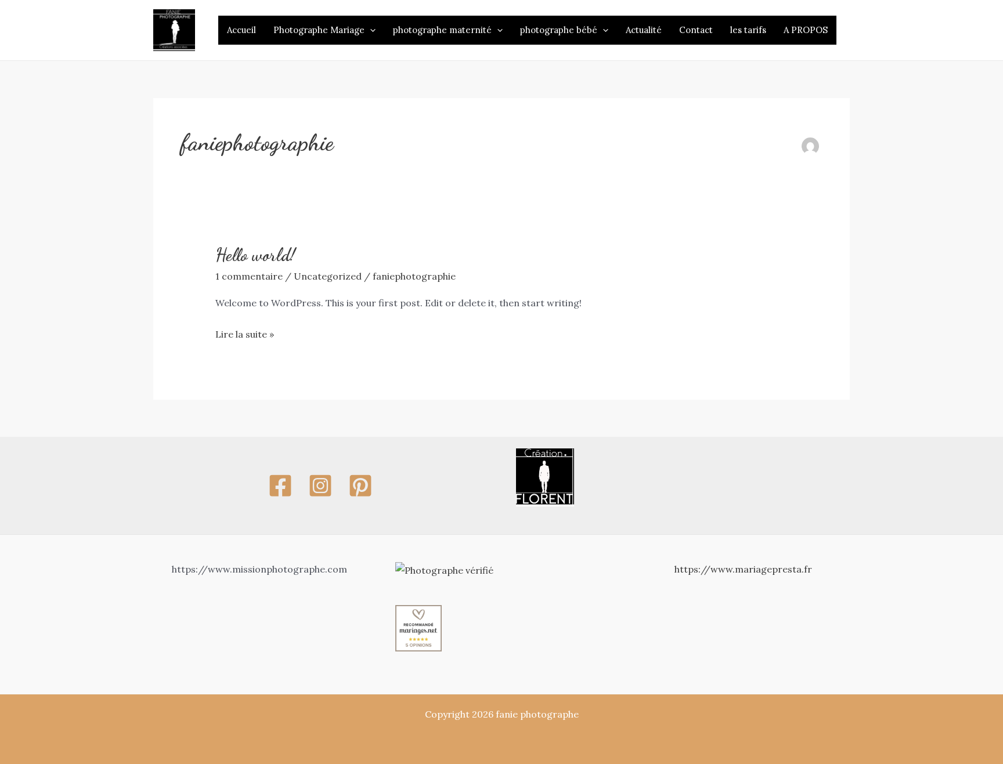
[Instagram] (320, 485)
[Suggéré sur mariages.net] (418, 627)
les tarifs (748, 29)
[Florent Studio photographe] (545, 476)
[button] (370, 30)
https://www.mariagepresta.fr (743, 569)
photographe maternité (442, 29)
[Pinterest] (360, 485)
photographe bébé (558, 29)
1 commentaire (249, 276)
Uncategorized (328, 276)
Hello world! (255, 254)
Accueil (241, 29)
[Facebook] (280, 485)
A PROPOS (806, 29)
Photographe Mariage (319, 29)
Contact (696, 29)
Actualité (644, 29)
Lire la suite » (244, 333)
